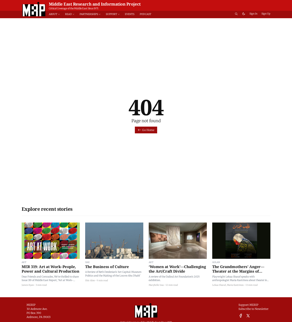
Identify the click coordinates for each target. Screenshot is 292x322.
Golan (216, 262)
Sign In (253, 13)
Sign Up (265, 13)
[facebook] (240, 316)
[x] (248, 316)
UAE (87, 262)
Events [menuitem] (129, 14)
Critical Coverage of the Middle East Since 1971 (73, 8)
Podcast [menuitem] (145, 14)
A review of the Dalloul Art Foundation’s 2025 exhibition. (174, 278)
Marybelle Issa (156, 285)
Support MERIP (248, 304)
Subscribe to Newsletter (253, 309)
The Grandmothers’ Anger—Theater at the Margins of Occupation (238, 271)
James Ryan (28, 285)
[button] (55, 14)
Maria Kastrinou (235, 285)
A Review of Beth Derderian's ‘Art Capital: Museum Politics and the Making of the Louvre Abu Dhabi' (113, 273)
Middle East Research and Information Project (95, 4)
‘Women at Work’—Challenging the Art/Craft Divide (177, 269)
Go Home (148, 130)
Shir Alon (90, 280)
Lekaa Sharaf (219, 285)
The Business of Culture (107, 266)
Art (24, 262)
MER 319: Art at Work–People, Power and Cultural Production (50, 269)
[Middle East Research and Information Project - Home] (34, 9)
